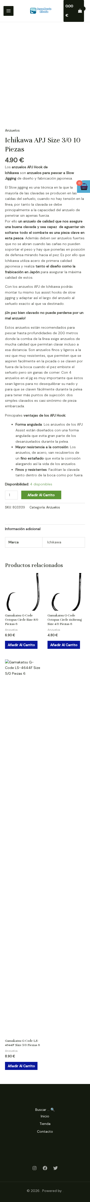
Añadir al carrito (41, 495)
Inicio (45, 1116)
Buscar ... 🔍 (45, 1109)
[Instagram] (34, 1168)
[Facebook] (45, 1168)
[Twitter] (55, 1168)
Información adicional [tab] (22, 529)
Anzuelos (12, 130)
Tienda (45, 1123)
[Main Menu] (9, 11)
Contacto (45, 1131)
